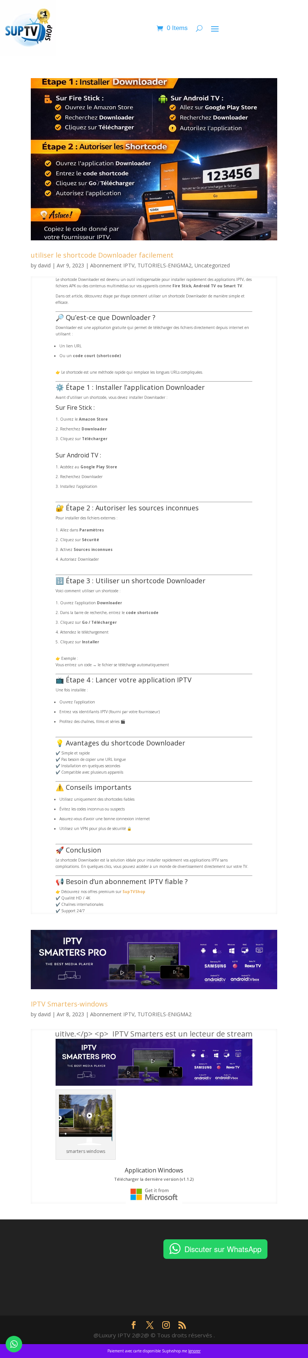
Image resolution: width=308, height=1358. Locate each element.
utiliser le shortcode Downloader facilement (102, 255)
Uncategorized (212, 265)
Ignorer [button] (194, 1350)
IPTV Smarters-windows (69, 1003)
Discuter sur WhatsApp (222, 1248)
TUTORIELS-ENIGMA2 (164, 265)
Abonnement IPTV (112, 265)
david (44, 265)
